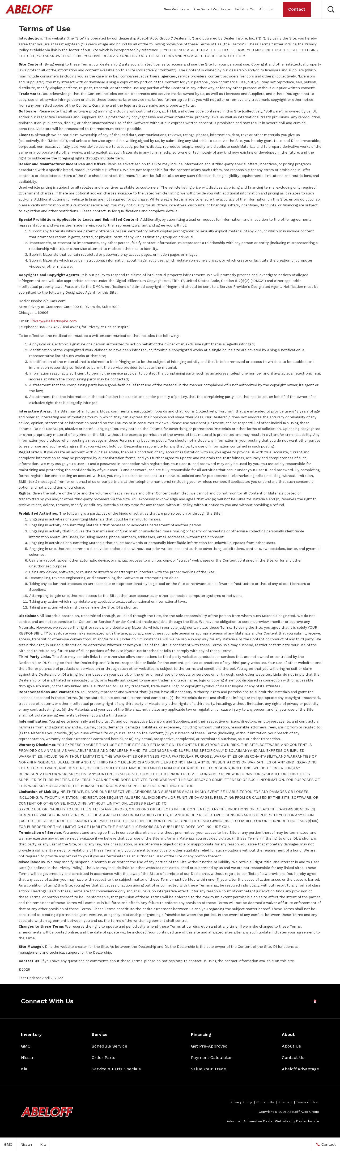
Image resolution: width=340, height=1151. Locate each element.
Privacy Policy (241, 1102)
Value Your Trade (208, 1068)
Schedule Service (109, 1046)
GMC (26, 1046)
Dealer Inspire (307, 1121)
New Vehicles (174, 9)
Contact (296, 9)
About (264, 9)
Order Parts (103, 1057)
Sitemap (285, 1102)
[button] (330, 9)
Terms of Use (307, 1102)
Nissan (28, 1057)
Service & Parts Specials (116, 1068)
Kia (24, 1068)
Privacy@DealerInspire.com (53, 321)
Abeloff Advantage (300, 1068)
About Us (291, 1046)
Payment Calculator (211, 1057)
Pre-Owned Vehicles (210, 9)
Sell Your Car (245, 9)
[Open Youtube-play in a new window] (315, 1001)
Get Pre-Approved (209, 1046)
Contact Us (293, 1057)
